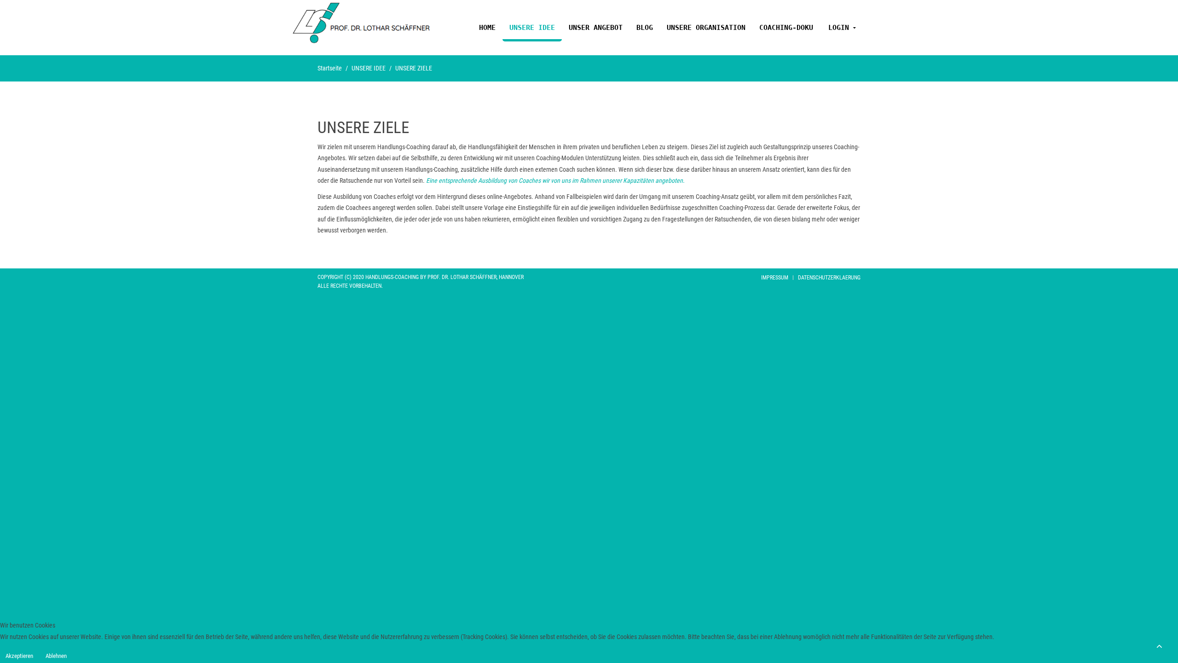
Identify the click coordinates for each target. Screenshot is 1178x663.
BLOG (644, 27)
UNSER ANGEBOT (596, 27)
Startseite (330, 68)
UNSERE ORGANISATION (706, 27)
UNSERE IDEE (532, 27)
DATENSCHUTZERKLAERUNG (829, 277)
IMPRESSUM (774, 277)
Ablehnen (56, 655)
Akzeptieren (19, 655)
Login (838, 27)
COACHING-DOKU (786, 27)
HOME (487, 27)
